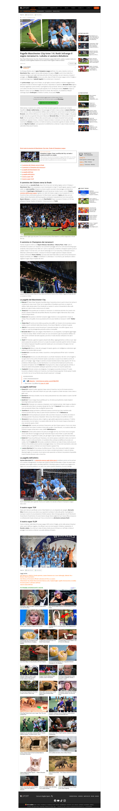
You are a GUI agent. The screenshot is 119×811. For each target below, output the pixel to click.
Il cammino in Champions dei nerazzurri (33, 167)
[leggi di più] (75, 67)
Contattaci (80, 796)
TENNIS (73, 7)
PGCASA (57, 804)
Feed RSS (92, 796)
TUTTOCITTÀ (68, 804)
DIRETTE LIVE (53, 7)
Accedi (96, 8)
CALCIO (33, 7)
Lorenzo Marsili (27, 67)
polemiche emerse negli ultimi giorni (46, 460)
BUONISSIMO (86, 804)
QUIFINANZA (81, 804)
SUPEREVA (92, 804)
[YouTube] (58, 801)
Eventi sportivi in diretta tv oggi (87, 159)
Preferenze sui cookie (49, 806)
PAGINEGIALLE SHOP (51, 804)
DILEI (73, 804)
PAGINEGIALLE (44, 804)
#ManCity (32, 381)
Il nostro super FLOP (28, 179)
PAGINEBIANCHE (63, 804)
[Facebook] (55, 801)
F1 (61, 7)
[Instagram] (64, 801)
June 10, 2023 (45, 383)
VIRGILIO (39, 804)
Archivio (97, 796)
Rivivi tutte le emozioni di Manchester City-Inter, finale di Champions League (42, 148)
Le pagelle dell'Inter (27, 172)
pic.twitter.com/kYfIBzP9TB (50, 381)
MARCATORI (56, 11)
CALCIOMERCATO (42, 7)
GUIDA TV (80, 7)
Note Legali (34, 806)
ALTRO (88, 7)
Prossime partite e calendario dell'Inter (30, 582)
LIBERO (35, 804)
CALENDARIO (40, 11)
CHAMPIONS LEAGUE (31, 17)
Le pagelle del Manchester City (31, 169)
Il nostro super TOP (27, 176)
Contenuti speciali (73, 796)
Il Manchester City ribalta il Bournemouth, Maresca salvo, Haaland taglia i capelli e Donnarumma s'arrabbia (48, 581)
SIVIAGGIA (76, 804)
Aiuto (55, 806)
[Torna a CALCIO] (21, 11)
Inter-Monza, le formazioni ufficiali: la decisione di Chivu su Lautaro (37, 579)
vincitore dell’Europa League (28, 193)
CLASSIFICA (49, 11)
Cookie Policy (42, 806)
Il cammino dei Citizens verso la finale (33, 165)
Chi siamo (29, 806)
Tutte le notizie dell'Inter (26, 584)
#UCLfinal (39, 381)
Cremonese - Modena (90, 164)
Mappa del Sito (87, 796)
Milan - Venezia (88, 162)
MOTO (66, 7)
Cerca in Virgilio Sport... (43, 796)
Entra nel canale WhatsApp (49, 103)
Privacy (37, 806)
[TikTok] (61, 801)
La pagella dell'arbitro (28, 174)
